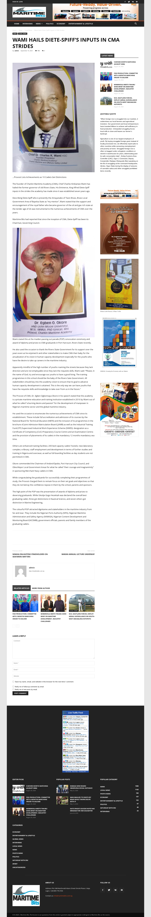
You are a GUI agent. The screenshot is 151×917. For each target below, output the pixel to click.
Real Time (75, 771)
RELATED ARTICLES (21, 588)
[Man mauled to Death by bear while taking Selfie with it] (62, 800)
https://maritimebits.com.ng (36, 571)
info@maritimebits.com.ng (63, 896)
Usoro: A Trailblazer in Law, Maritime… (75, 740)
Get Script (68, 771)
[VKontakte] (133, 2)
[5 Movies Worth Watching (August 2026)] (106, 65)
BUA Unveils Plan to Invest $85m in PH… (74, 757)
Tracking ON (82, 771)
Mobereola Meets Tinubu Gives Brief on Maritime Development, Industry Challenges (124, 88)
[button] (135, 24)
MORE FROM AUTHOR (41, 588)
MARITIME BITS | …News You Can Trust (75, 746)
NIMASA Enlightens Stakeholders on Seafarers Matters (30, 555)
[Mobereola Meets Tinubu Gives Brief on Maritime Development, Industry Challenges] (53, 603)
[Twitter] (129, 2)
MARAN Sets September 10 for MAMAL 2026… (75, 752)
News (38, 24)
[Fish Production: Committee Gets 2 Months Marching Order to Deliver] (25, 603)
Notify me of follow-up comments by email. (29, 687)
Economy (61, 24)
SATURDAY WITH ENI (20, 860)
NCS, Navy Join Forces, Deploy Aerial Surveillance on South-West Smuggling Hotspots (82, 616)
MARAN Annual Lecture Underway (78, 554)
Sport (15, 864)
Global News (18, 839)
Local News (28, 30)
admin (17, 51)
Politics (49, 24)
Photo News (18, 853)
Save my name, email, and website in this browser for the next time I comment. (44, 682)
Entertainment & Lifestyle (81, 24)
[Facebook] (125, 2)
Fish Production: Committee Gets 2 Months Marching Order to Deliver (24, 616)
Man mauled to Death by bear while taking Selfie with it (80, 799)
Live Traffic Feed (75, 713)
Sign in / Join (18, 2)
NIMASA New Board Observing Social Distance (81, 787)
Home (16, 24)
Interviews (28, 24)
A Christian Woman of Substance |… (74, 728)
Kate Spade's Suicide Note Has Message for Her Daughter (82, 810)
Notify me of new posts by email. (26, 689)
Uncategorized (19, 867)
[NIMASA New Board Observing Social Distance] (62, 789)
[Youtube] (136, 2)
